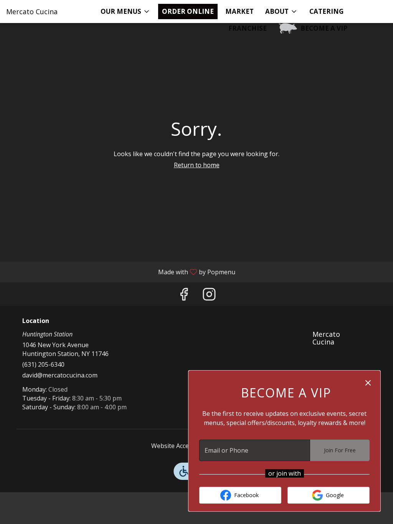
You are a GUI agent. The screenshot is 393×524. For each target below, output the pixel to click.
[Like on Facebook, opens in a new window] (184, 296)
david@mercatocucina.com (59, 375)
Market (239, 11)
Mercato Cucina (323, 341)
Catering (326, 11)
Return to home (197, 165)
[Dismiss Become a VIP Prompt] (368, 383)
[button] (125, 11)
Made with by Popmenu (120, 272)
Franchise (247, 28)
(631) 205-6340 (43, 364)
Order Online (188, 11)
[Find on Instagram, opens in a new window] (209, 296)
